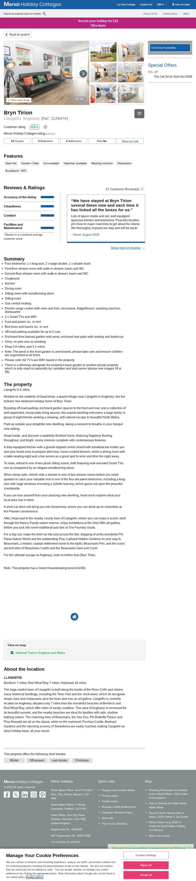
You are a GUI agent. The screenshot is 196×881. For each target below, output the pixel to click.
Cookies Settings (146, 855)
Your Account (182, 4)
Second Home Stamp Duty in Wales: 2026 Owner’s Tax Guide (168, 814)
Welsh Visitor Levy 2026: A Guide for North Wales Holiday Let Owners (167, 826)
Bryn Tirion (18, 113)
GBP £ (161, 4)
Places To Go (150, 13)
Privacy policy (110, 795)
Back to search (20, 34)
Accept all (146, 875)
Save (139, 113)
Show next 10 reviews (126, 248)
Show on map (130, 141)
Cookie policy (110, 801)
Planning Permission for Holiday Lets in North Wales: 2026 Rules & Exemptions (168, 794)
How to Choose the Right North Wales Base (168, 805)
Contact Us (146, 4)
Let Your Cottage (126, 4)
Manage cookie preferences (119, 806)
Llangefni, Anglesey (36, 118)
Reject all (146, 865)
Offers (186, 13)
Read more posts (159, 835)
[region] (98, 865)
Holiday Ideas (170, 13)
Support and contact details (118, 790)
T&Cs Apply (98, 25)
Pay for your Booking (114, 823)
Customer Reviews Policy (117, 812)
